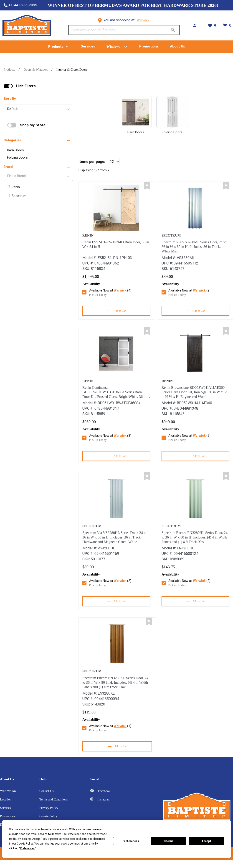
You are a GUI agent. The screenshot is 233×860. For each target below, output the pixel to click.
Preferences (130, 841)
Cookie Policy (48, 816)
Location (5, 799)
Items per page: (92, 162)
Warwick (143, 20)
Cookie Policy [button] (25, 843)
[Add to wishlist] (147, 186)
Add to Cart (120, 310)
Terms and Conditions (53, 799)
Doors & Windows (36, 69)
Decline (168, 841)
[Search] (68, 176)
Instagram (103, 799)
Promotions (7, 816)
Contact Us (46, 791)
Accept (206, 841)
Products (9, 69)
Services (5, 808)
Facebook (103, 791)
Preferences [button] (27, 848)
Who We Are (8, 791)
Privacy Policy (48, 808)
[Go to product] (116, 208)
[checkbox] (8, 86)
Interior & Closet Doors (71, 69)
